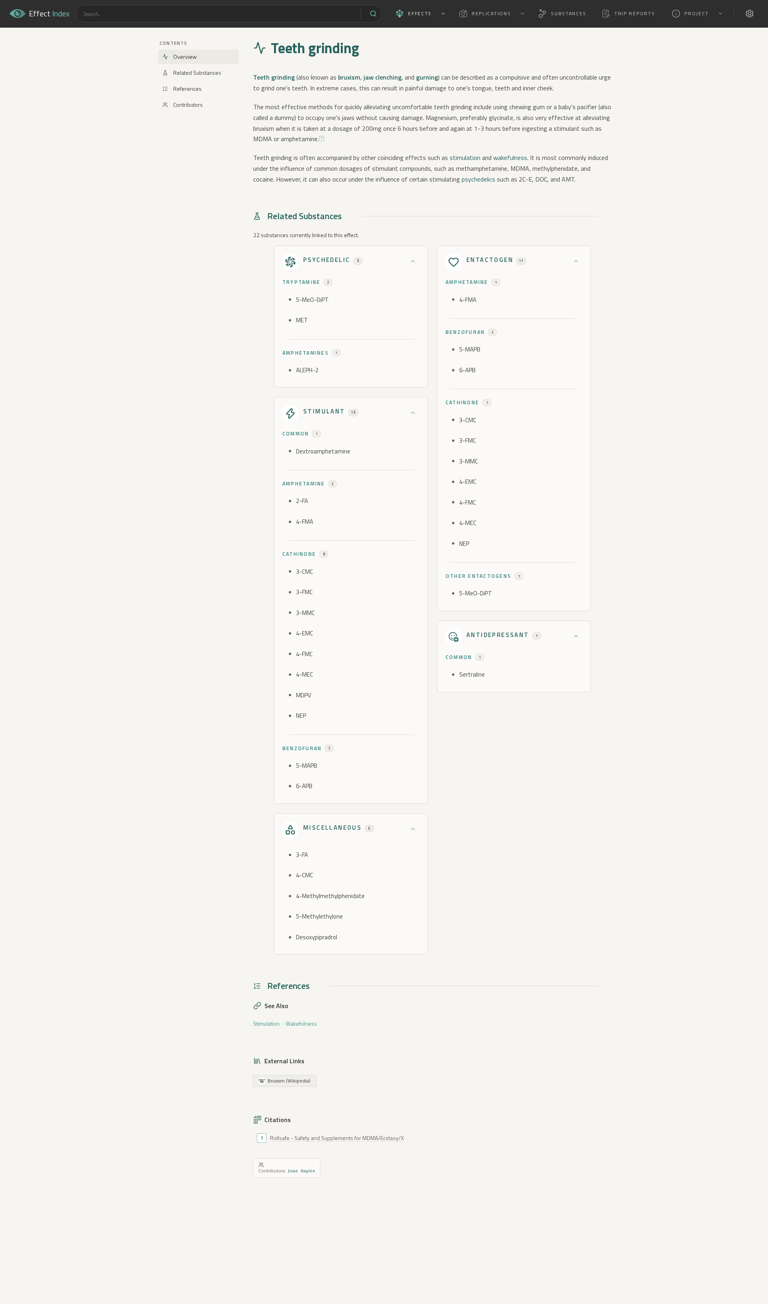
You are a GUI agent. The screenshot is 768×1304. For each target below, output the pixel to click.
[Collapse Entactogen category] (576, 261)
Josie (293, 1170)
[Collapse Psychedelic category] (412, 261)
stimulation (465, 157)
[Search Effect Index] (373, 13)
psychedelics (478, 179)
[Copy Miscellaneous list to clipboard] (290, 830)
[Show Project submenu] (720, 13)
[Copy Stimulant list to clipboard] (290, 413)
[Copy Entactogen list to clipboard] (454, 262)
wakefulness (510, 157)
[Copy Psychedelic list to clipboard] (290, 262)
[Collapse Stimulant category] (412, 412)
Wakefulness (301, 1023)
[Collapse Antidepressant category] (576, 636)
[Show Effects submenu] (443, 13)
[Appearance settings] (749, 13)
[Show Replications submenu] (522, 13)
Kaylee (308, 1170)
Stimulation (266, 1023)
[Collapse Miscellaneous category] (412, 829)
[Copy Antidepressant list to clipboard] (454, 637)
